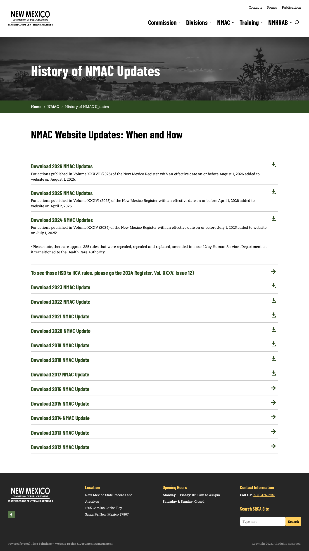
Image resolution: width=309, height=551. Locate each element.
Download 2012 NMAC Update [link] (60, 447)
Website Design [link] (65, 543)
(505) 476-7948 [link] (264, 495)
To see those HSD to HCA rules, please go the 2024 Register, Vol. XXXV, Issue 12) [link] (112, 272)
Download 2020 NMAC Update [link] (60, 330)
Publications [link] (291, 7)
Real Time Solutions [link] (38, 543)
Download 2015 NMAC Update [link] (60, 403)
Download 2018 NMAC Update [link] (60, 360)
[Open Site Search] (297, 22)
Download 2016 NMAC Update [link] (60, 389)
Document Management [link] (96, 543)
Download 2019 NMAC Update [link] (60, 345)
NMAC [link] (223, 22)
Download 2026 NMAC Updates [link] (62, 166)
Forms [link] (272, 7)
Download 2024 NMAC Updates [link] (62, 220)
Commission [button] (162, 22)
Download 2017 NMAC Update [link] (60, 374)
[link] (30, 25)
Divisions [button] (197, 22)
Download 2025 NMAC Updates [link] (62, 193)
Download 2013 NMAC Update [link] (60, 432)
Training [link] (249, 22)
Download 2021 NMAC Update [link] (60, 316)
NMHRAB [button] (278, 22)
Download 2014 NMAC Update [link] (60, 418)
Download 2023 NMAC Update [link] (60, 287)
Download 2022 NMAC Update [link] (60, 301)
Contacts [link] (255, 7)
